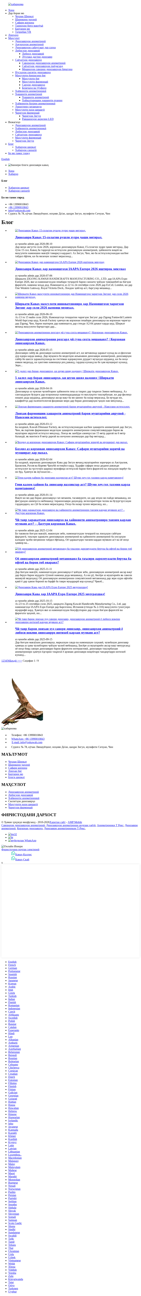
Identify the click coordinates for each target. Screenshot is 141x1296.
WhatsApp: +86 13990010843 (28, 738)
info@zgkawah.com (19, 210)
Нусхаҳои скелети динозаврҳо (33, 72)
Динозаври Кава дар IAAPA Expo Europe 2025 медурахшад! (60, 594)
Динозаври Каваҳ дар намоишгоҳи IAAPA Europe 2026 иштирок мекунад (70, 269)
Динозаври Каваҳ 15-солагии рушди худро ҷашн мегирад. (58, 237)
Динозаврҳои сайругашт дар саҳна (35, 47)
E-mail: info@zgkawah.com (27, 742)
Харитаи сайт (58, 822)
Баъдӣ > (14, 660)
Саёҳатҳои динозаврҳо (28, 59)
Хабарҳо (13, 174)
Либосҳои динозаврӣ (27, 50)
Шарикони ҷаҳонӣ (26, 19)
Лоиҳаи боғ (15, 771)
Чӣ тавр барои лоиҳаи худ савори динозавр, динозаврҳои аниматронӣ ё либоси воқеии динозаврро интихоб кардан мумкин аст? (69, 630)
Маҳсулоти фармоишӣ (35, 81)
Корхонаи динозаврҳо (30, 828)
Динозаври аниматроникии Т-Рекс (64, 828)
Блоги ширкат (16, 777)
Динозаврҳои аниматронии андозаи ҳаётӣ (71, 825)
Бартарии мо (22, 28)
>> (20, 660)
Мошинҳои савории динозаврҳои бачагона (47, 69)
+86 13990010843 (18, 207)
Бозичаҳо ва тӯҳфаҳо (34, 87)
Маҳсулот (14, 38)
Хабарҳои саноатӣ (26, 150)
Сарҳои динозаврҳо (33, 84)
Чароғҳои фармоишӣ (27, 112)
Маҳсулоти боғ (31, 78)
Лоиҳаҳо (13, 35)
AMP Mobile (75, 822)
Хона (11, 10)
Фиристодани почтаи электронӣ (20, 849)
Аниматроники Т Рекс (110, 825)
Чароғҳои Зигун (31, 115)
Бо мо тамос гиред (19, 153)
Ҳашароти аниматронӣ (28, 94)
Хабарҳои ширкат (25, 147)
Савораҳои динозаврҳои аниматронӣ (44, 63)
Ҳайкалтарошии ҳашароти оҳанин (42, 100)
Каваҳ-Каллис (23, 854)
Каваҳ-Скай (22, 859)
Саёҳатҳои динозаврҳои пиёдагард (42, 66)
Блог (11, 143)
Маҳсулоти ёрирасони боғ (30, 75)
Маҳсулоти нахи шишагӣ (30, 109)
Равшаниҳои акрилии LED (38, 119)
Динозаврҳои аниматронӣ (30, 41)
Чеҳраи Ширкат (24, 16)
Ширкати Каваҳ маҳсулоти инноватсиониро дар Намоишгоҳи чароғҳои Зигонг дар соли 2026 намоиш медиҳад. (69, 305)
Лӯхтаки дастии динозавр (37, 56)
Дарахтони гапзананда (28, 106)
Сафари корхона (24, 22)
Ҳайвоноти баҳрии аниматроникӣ (35, 103)
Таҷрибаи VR (23, 31)
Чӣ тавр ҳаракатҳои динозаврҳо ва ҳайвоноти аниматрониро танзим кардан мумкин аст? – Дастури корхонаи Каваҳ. (73, 521)
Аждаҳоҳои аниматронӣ (29, 44)
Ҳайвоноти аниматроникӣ (30, 91)
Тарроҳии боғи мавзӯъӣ (29, 25)
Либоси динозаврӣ (33, 53)
